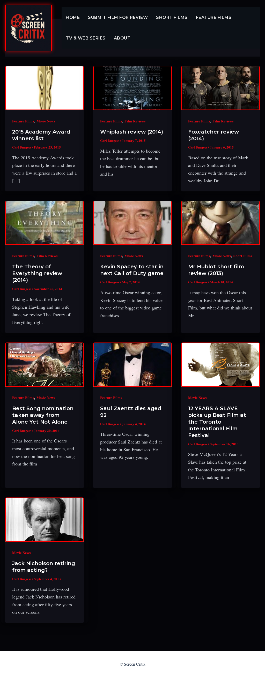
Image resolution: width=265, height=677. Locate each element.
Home (73, 17)
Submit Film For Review (118, 17)
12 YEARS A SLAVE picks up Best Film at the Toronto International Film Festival (217, 421)
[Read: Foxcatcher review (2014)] (220, 88)
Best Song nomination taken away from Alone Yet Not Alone (42, 415)
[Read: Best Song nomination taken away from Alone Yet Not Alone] (44, 365)
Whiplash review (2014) (131, 132)
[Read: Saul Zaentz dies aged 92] (132, 365)
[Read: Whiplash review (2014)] (132, 88)
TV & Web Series (86, 38)
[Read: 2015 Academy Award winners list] (44, 88)
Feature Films (214, 17)
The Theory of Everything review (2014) (37, 273)
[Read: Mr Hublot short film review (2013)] (220, 223)
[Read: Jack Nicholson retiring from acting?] (44, 519)
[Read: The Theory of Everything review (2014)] (44, 223)
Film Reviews (134, 121)
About (122, 38)
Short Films (172, 17)
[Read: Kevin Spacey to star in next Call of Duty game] (132, 223)
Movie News (45, 121)
